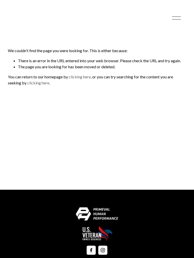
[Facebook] (91, 250)
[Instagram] (102, 250)
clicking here (80, 76)
